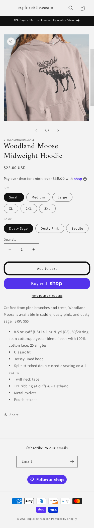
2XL (29, 208)
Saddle (77, 228)
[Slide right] (58, 130)
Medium (38, 197)
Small (14, 197)
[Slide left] (36, 130)
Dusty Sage (18, 228)
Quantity (10, 239)
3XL (47, 208)
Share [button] (14, 414)
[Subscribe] (71, 461)
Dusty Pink (50, 228)
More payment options (47, 295)
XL (11, 208)
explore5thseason (39, 518)
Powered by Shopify (64, 518)
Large (62, 197)
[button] (10, 8)
